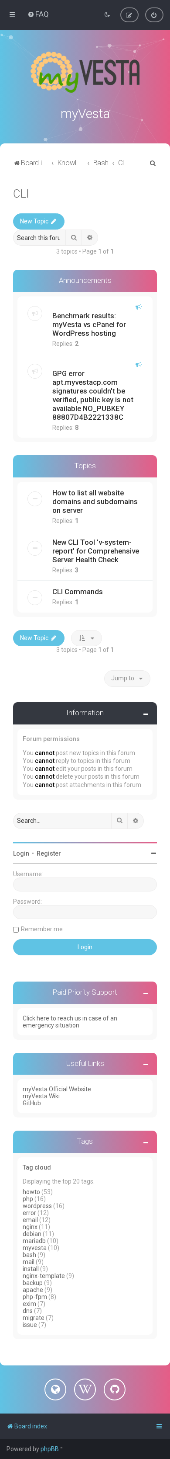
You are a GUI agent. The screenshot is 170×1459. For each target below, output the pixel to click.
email (30, 1219)
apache (33, 1289)
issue (30, 1324)
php (28, 1198)
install (31, 1268)
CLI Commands (77, 591)
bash (29, 1254)
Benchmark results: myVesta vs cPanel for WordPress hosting (89, 324)
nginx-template (44, 1275)
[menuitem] (38, 14)
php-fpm (35, 1296)
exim (29, 1303)
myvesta (35, 1247)
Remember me (42, 929)
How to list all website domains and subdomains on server (95, 501)
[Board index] (85, 72)
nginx (30, 1226)
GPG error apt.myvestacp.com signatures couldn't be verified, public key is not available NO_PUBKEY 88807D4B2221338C (92, 395)
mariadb (34, 1240)
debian (32, 1233)
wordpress (37, 1205)
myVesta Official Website (57, 1089)
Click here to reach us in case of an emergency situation (70, 1022)
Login (21, 853)
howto (31, 1191)
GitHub (32, 1103)
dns (28, 1310)
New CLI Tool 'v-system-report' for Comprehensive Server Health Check (95, 551)
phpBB (50, 1448)
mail (28, 1261)
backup (33, 1282)
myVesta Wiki (41, 1096)
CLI (21, 194)
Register (49, 853)
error (29, 1212)
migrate (33, 1317)
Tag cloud (37, 1167)
